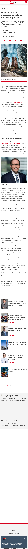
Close (24, 540)
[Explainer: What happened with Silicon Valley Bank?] (4, 331)
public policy (20, 386)
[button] (5, 40)
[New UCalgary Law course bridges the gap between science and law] (4, 358)
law (2, 386)
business (13, 386)
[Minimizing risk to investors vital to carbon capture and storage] (4, 345)
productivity (7, 386)
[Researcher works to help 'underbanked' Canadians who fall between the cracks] (4, 304)
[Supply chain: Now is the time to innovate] (4, 372)
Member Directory (14, 533)
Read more (11, 308)
